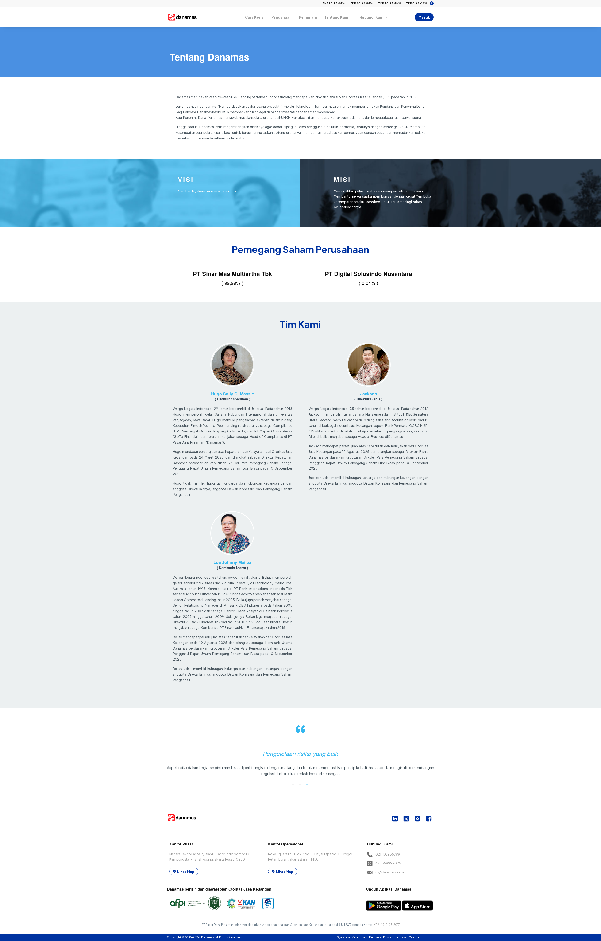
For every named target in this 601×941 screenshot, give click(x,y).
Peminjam (308, 17)
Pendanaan (281, 17)
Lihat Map (186, 871)
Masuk (424, 17)
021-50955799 (387, 854)
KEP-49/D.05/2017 (387, 924)
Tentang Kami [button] (336, 17)
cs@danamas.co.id (390, 872)
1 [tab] (293, 784)
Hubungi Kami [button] (372, 17)
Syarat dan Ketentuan (352, 937)
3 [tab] (307, 784)
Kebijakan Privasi (381, 937)
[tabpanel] (300, 752)
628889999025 (388, 863)
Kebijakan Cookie (407, 937)
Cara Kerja (254, 17)
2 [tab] (300, 784)
